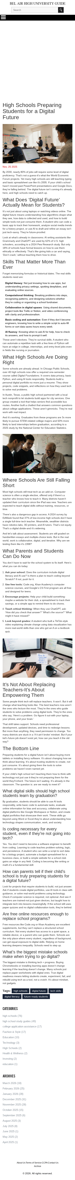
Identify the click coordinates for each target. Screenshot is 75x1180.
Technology (11, 1042)
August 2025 (12, 1120)
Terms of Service (34, 1163)
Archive (37, 1166)
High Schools (12, 1048)
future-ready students (36, 996)
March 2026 (12, 1083)
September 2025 (14, 1115)
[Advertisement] (37, 58)
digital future (39, 990)
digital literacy (12, 996)
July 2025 (10, 1126)
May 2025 (10, 1136)
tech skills (55, 990)
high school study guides (19, 1021)
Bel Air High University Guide (37, 3)
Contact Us (53, 1163)
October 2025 (13, 1109)
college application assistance (22, 1026)
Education (11, 1037)
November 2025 (14, 1104)
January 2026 (13, 1093)
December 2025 (14, 1099)
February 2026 (13, 1088)
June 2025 (10, 1131)
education (10, 1064)
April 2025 (10, 1142)
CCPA (45, 1163)
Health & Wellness (15, 1053)
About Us (21, 1163)
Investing (10, 1058)
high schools (20, 990)
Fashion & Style (14, 1031)
